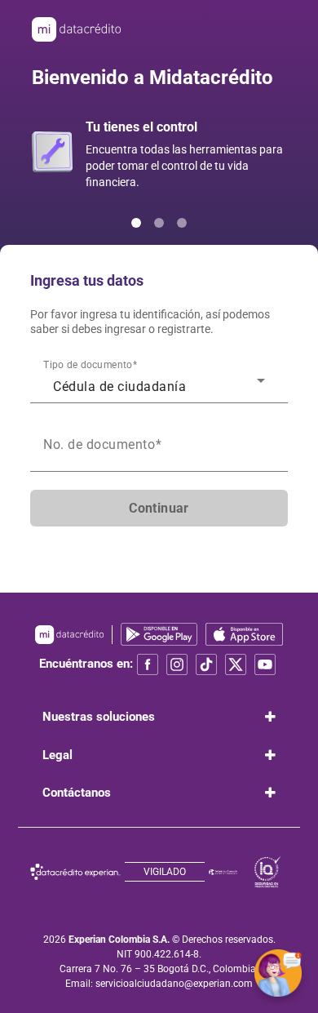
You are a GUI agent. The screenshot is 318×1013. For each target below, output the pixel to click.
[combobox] (159, 384)
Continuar (159, 508)
